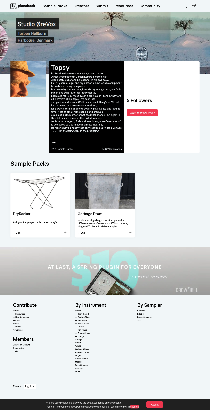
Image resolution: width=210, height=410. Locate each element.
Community (149, 6)
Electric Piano (84, 317)
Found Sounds (81, 365)
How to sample (22, 317)
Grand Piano (83, 324)
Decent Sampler (144, 317)
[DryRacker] (40, 191)
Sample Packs (54, 6)
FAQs (17, 321)
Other (78, 372)
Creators (81, 6)
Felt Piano (82, 321)
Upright (81, 336)
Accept (154, 404)
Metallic (78, 362)
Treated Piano (84, 333)
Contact (17, 327)
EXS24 (140, 314)
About (16, 324)
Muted (81, 327)
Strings (78, 340)
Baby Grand (83, 314)
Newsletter (18, 330)
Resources (123, 6)
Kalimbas (79, 368)
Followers (139, 100)
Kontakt (141, 311)
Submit (101, 6)
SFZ (139, 321)
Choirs (78, 343)
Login (15, 351)
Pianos (78, 311)
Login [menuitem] (194, 5)
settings (134, 406)
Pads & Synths (82, 352)
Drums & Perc (81, 359)
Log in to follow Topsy (142, 113)
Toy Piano (82, 330)
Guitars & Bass (82, 349)
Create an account (21, 345)
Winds (78, 346)
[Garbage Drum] (105, 191)
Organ (78, 356)
